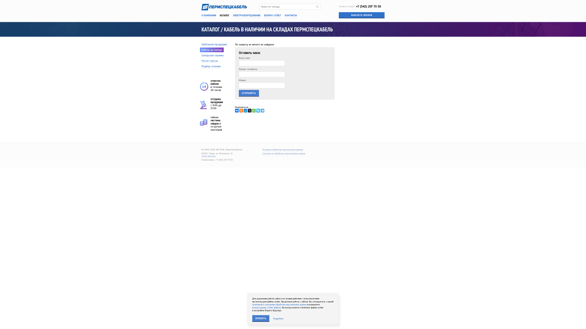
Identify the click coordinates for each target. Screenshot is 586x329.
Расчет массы (209, 60)
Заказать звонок (361, 15)
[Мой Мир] (245, 111)
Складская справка (212, 55)
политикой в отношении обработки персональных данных (279, 304)
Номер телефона (248, 69)
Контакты (291, 15)
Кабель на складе (211, 49)
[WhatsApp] (254, 111)
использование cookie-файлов (266, 307)
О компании (208, 15)
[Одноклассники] (241, 111)
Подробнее (278, 318)
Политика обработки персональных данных (282, 149)
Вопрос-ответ (272, 15)
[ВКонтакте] (237, 111)
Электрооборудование (246, 15)
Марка (242, 80)
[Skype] (258, 111)
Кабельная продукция (214, 44)
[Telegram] (262, 111)
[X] (249, 111)
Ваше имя (244, 58)
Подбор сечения (211, 66)
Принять (260, 318)
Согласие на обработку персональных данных (283, 153)
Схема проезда (208, 156)
